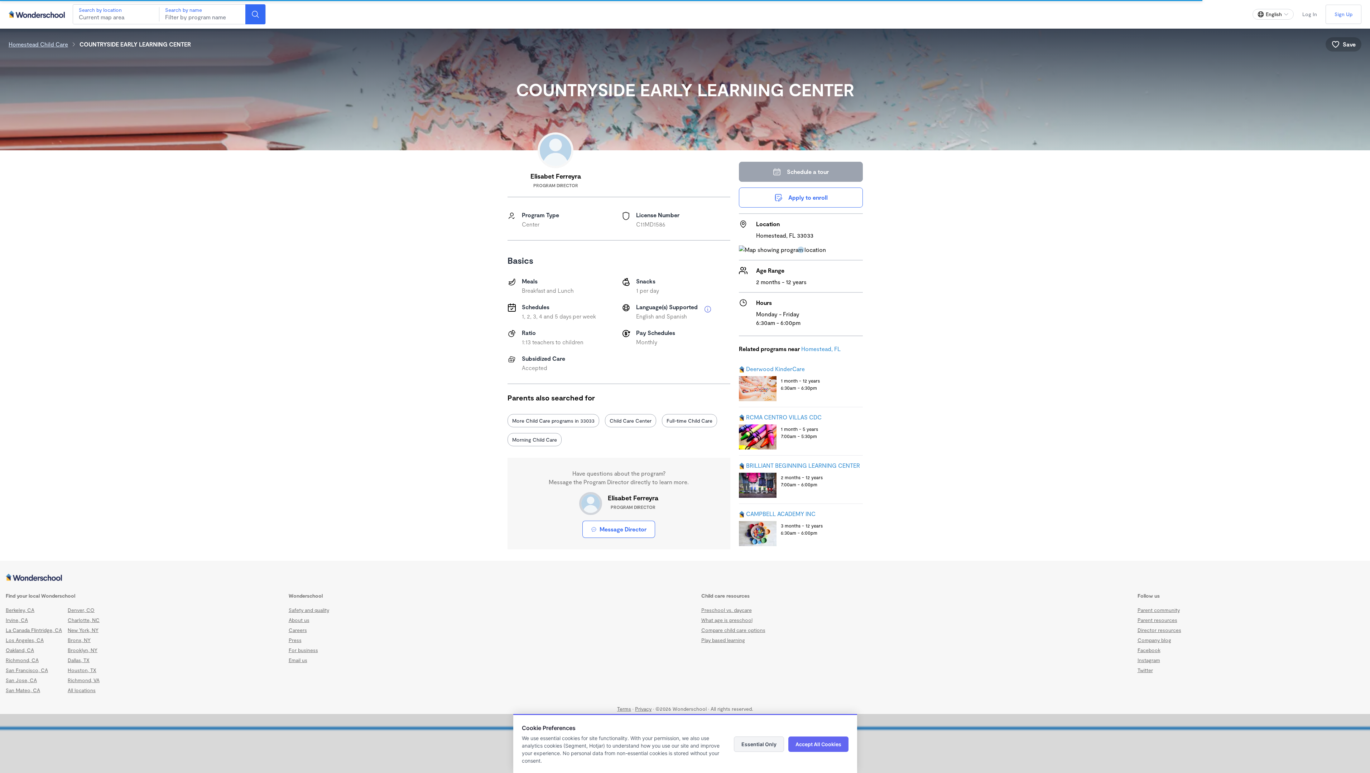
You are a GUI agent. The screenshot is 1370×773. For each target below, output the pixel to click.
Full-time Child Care (689, 421)
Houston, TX (82, 670)
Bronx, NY (79, 640)
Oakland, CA (20, 650)
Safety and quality (309, 610)
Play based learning (723, 640)
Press (295, 640)
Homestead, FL (821, 348)
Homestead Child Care (38, 44)
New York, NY (83, 630)
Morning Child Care (534, 440)
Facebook (1149, 650)
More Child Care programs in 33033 (553, 421)
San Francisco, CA (27, 670)
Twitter (1145, 670)
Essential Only (759, 744)
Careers (298, 630)
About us (299, 620)
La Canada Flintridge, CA (34, 630)
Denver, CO (81, 610)
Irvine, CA (17, 620)
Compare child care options (733, 630)
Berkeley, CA (20, 610)
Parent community (1159, 610)
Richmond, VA (84, 680)
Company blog (1154, 640)
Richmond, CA (22, 660)
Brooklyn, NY (82, 650)
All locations (82, 690)
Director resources (1159, 630)
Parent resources (1157, 620)
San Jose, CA (21, 680)
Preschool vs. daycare (726, 610)
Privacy (643, 709)
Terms (624, 709)
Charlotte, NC (84, 620)
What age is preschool (727, 620)
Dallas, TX (79, 660)
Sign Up (1343, 14)
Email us (298, 660)
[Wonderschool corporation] (685, 578)
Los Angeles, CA (25, 640)
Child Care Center (631, 421)
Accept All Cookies (818, 744)
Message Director (623, 529)
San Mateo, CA (23, 690)
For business (303, 650)
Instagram (1149, 660)
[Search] (255, 14)
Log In (1309, 14)
